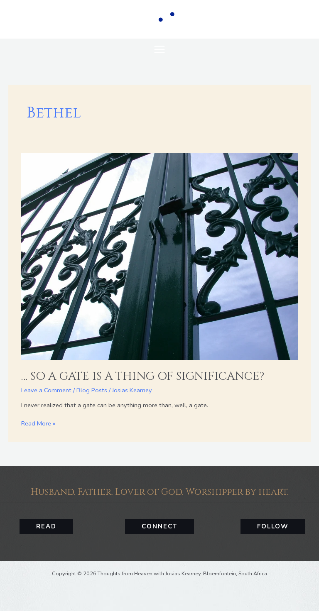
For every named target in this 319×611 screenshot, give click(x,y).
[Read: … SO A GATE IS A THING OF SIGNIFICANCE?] (159, 256)
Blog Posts (91, 390)
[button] (46, 526)
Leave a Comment (46, 390)
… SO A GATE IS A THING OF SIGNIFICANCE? (142, 376)
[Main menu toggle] (159, 49)
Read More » (38, 423)
